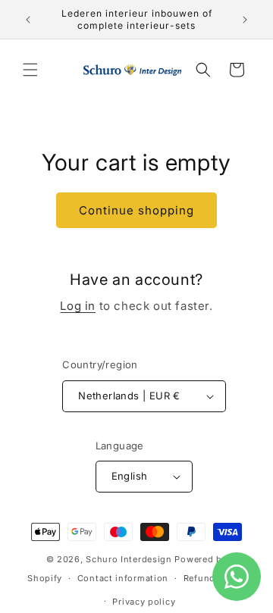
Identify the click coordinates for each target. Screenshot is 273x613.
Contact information (122, 578)
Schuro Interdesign (129, 559)
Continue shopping (136, 210)
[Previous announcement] (28, 19)
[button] (30, 69)
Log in (78, 306)
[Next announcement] (245, 19)
